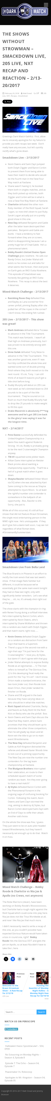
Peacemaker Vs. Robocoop (18, 1071)
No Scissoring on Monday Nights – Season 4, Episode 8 (23, 1056)
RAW (47, 998)
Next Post (39, 984)
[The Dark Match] (25, 22)
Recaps (14, 96)
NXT (8, 96)
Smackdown (23, 96)
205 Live (5, 996)
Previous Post (13, 983)
